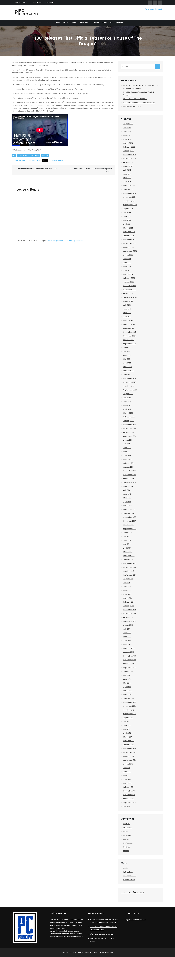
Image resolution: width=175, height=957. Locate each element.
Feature (126, 824)
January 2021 (128, 374)
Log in (125, 868)
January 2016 (128, 606)
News (74, 23)
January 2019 (128, 467)
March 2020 (128, 413)
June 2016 (127, 586)
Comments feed (129, 876)
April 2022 (127, 316)
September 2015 (129, 621)
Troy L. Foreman (19, 160)
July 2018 (126, 490)
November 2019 (129, 428)
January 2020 (128, 421)
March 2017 (127, 552)
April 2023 (127, 270)
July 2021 (126, 351)
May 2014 (127, 683)
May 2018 (127, 498)
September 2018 (129, 482)
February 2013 (128, 741)
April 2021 (127, 363)
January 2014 (128, 698)
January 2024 (128, 236)
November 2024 (129, 197)
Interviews (84, 23)
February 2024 (129, 232)
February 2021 (128, 370)
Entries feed (128, 872)
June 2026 (127, 131)
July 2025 (127, 170)
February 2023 (129, 278)
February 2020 (129, 417)
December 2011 (129, 791)
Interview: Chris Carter (132, 106)
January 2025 (128, 189)
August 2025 (128, 166)
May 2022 (127, 313)
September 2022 (130, 297)
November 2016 (129, 567)
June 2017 (127, 540)
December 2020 (129, 378)
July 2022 (127, 305)
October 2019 (128, 432)
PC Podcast (107, 23)
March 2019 (127, 459)
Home (57, 23)
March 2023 (128, 274)
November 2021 (129, 336)
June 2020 (127, 401)
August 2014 (128, 671)
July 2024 (127, 212)
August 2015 (128, 625)
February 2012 (128, 787)
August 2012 (128, 764)
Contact (119, 23)
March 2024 (128, 228)
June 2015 (127, 633)
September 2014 (130, 667)
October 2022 (128, 293)
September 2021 (129, 343)
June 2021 (127, 355)
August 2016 (128, 579)
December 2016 (129, 563)
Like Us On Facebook (132, 892)
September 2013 (129, 714)
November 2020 (129, 382)
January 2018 (128, 513)
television (45, 155)
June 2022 (127, 309)
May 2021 (126, 359)
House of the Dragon (25, 155)
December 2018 (129, 471)
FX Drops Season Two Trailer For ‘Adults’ (139, 102)
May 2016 (127, 590)
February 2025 (129, 185)
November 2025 (129, 158)
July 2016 (126, 583)
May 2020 (127, 405)
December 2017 (129, 517)
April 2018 (127, 502)
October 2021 (128, 340)
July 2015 (126, 629)
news (37, 155)
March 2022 (128, 320)
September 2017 (129, 529)
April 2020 (127, 409)
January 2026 (128, 151)
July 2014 (126, 675)
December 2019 (129, 424)
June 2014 (127, 679)
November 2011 (129, 795)
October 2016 (128, 571)
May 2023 (127, 266)
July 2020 (127, 397)
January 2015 (128, 652)
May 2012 (126, 775)
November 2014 (129, 660)
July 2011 (126, 806)
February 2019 (128, 463)
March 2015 (127, 644)
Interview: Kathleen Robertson (135, 99)
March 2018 (127, 505)
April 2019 (127, 455)
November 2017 (129, 521)
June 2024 (127, 216)
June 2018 (127, 494)
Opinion (126, 839)
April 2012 (127, 779)
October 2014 (128, 664)
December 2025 (129, 155)
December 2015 (129, 610)
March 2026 (128, 143)
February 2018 (128, 509)
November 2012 (129, 752)
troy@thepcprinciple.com (43, 2)
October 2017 (128, 525)
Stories (126, 851)
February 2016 (128, 602)
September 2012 (129, 760)
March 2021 (127, 367)
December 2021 (129, 332)
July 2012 (126, 768)
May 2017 (127, 544)
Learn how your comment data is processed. (65, 240)
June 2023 (127, 262)
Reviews (126, 847)
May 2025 (127, 178)
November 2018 (129, 475)
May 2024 (127, 220)
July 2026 (127, 128)
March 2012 (127, 783)
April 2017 (127, 548)
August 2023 (128, 255)
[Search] (157, 66)
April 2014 (127, 687)
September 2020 (130, 390)
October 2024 (129, 201)
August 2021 (128, 347)
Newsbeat (127, 835)
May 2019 (126, 451)
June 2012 (127, 771)
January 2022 (128, 328)
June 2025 (127, 174)
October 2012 (128, 756)
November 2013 (129, 706)
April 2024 (127, 224)
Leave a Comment (58, 160)
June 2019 (127, 448)
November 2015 (129, 613)
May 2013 (126, 729)
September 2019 (129, 436)
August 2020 (128, 394)
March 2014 (127, 691)
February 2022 (129, 324)
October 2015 (128, 617)
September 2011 (129, 802)
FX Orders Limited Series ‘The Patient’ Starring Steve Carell (91, 170)
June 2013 (127, 725)
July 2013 (126, 721)
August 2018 (128, 486)
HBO (13, 155)
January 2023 (128, 282)
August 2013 (128, 718)
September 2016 (129, 575)
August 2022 (128, 301)
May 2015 (127, 637)
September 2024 (130, 205)
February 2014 (129, 694)
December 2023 (129, 239)
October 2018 (128, 478)
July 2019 (126, 444)
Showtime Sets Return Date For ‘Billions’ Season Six (37, 169)
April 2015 (127, 640)
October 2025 (128, 162)
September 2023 (130, 251)
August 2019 (128, 440)
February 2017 (128, 556)
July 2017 (126, 536)
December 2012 (129, 748)
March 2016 (127, 598)
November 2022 (129, 289)
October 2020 (128, 386)
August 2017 (128, 532)
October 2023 (128, 247)
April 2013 (127, 733)
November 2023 (129, 243)
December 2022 (129, 286)
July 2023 (127, 259)
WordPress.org (129, 880)
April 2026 (127, 139)
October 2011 (128, 798)
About (65, 23)
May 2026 (127, 135)
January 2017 (128, 559)
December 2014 (129, 656)
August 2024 (128, 209)
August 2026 (128, 124)
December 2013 (129, 702)
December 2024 (129, 193)
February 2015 (128, 648)
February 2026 (129, 147)
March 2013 (127, 737)
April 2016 (127, 594)
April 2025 (127, 182)
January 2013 (128, 744)
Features (95, 23)
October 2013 (128, 710)
